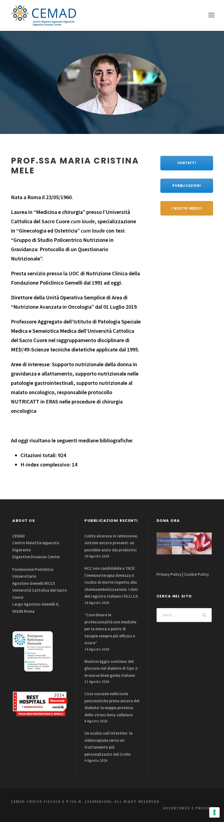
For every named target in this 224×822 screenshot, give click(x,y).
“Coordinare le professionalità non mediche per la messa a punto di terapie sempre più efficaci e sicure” (110, 628)
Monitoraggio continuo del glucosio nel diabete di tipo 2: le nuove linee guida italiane (111, 668)
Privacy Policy (169, 574)
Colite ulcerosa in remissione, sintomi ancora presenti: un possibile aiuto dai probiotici (111, 542)
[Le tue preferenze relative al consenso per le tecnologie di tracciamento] (214, 812)
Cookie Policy (196, 574)
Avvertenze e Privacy (188, 808)
